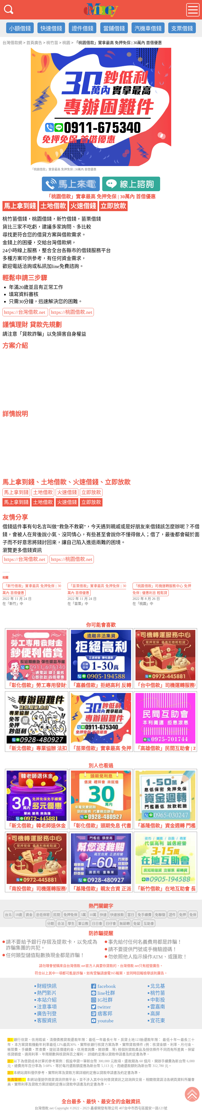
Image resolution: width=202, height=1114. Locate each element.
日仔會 (111, 924)
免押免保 (70, 915)
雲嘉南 (157, 1007)
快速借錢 (51, 28)
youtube (106, 1020)
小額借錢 (20, 28)
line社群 (106, 993)
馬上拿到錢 (16, 492)
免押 (182, 915)
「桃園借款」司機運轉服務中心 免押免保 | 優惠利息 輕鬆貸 (162, 589)
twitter (104, 1007)
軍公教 (83, 924)
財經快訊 (47, 986)
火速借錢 (67, 492)
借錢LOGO (101, 10)
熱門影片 (47, 993)
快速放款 (117, 915)
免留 (136, 924)
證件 (172, 915)
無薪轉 (124, 924)
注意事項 (47, 1007)
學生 (71, 924)
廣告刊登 (47, 1013)
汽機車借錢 (148, 28)
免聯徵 (160, 915)
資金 (29, 915)
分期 (50, 924)
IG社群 (105, 1000)
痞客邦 (105, 1013)
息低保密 (43, 915)
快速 (103, 915)
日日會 (97, 924)
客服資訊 (47, 1020)
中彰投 (157, 1000)
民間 (56, 915)
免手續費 (145, 915)
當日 (130, 915)
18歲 (18, 915)
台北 (8, 915)
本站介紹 (47, 1000)
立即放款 (91, 492)
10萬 (92, 915)
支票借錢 (182, 28)
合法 (60, 924)
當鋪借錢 (114, 28)
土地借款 (43, 492)
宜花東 (157, 1020)
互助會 (149, 924)
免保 (192, 915)
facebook (107, 986)
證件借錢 (82, 28)
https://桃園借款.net (71, 312)
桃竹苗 (157, 993)
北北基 (157, 986)
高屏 (155, 1013)
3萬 (83, 915)
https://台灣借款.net (25, 312)
